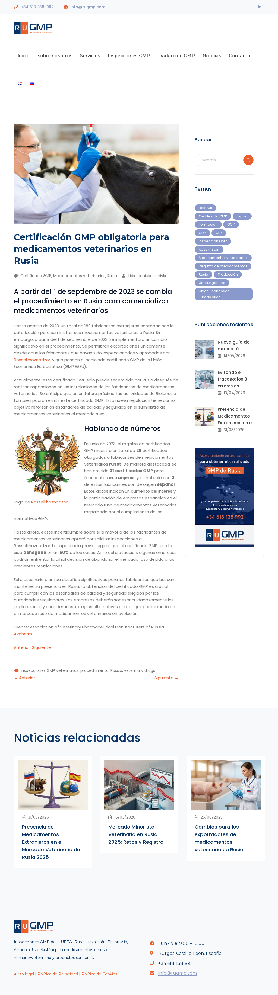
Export (242, 216)
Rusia (112, 275)
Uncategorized (212, 282)
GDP (202, 232)
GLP (219, 232)
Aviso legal (24, 974)
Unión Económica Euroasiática (214, 294)
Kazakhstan (209, 249)
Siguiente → (166, 678)
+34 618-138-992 (37, 6)
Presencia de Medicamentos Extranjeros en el (235, 416)
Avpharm (23, 634)
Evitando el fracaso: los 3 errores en (232, 379)
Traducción (228, 274)
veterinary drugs (139, 670)
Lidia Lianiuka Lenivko (148, 275)
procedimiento (94, 670)
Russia (116, 670)
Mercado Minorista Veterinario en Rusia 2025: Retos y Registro (135, 834)
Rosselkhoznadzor (32, 359)
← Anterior (24, 678)
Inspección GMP (213, 241)
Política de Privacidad (57, 974)
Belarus (205, 207)
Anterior (22, 647)
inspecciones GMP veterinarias (49, 670)
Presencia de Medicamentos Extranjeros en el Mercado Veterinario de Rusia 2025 (51, 842)
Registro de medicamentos (223, 266)
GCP (231, 224)
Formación (208, 224)
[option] (53, 812)
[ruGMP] (35, 27)
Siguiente (41, 647)
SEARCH (248, 160)
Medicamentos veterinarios (79, 275)
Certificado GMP (35, 275)
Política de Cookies (99, 974)
